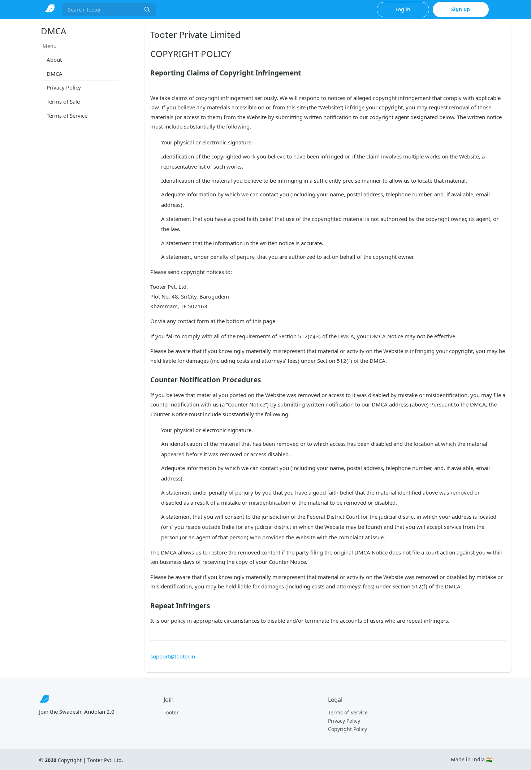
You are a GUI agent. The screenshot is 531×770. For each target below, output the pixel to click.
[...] (147, 9)
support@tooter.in (172, 656)
